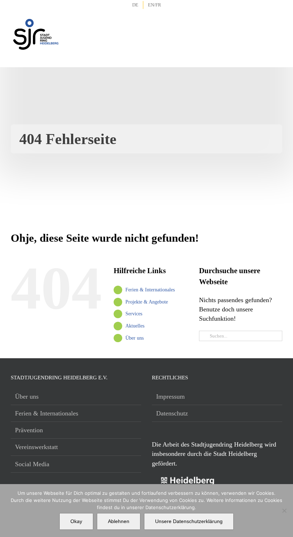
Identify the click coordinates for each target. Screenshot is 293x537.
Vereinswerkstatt (36, 446)
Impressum (170, 396)
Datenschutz (172, 413)
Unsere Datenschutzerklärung (189, 521)
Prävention (29, 430)
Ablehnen (118, 521)
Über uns (134, 338)
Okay (76, 521)
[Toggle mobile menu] (277, 25)
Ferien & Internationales (150, 289)
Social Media (32, 464)
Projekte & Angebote (146, 302)
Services (133, 313)
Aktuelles (134, 326)
